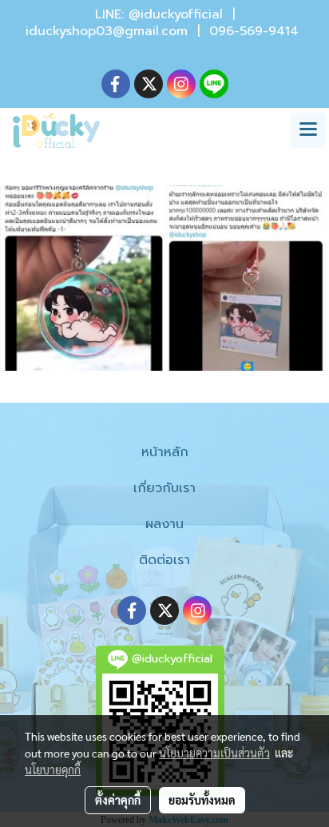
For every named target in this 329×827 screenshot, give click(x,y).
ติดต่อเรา (164, 560)
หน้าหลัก (164, 452)
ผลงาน (164, 524)
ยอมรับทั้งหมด (202, 800)
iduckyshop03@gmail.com (107, 31)
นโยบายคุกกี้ (53, 769)
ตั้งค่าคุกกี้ (118, 800)
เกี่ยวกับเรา (164, 488)
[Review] (164, 278)
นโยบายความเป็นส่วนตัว (214, 752)
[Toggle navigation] (308, 130)
